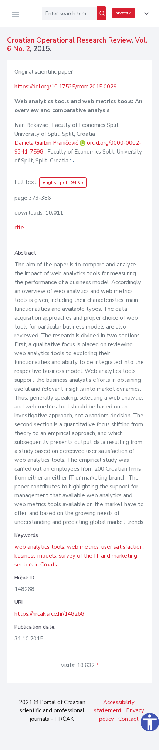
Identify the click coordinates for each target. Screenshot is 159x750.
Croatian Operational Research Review (69, 40)
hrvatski (123, 13)
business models (35, 555)
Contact (128, 719)
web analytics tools (39, 547)
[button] (145, 14)
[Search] (101, 13)
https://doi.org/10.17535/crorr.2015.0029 (65, 86)
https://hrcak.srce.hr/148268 (49, 614)
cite (19, 227)
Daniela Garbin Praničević (47, 143)
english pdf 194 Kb (63, 182)
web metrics (83, 547)
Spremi (103, 740)
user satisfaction (122, 547)
